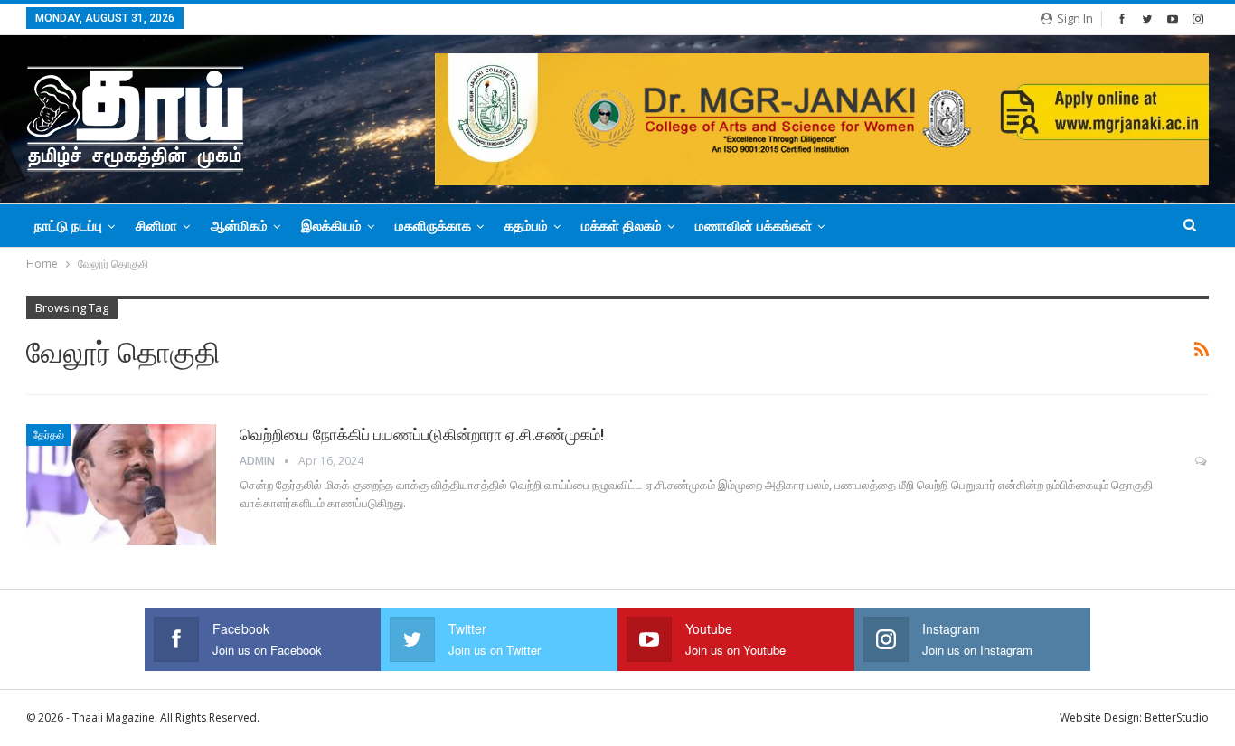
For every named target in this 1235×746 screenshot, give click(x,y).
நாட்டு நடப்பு (68, 226)
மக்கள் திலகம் (621, 226)
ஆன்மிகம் (239, 226)
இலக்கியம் (331, 226)
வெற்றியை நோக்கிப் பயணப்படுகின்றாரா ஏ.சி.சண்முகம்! (422, 434)
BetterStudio (1177, 717)
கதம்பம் (526, 226)
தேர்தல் (48, 435)
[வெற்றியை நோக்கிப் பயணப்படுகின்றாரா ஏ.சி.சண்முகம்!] (121, 484)
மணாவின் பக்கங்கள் (753, 226)
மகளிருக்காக (433, 226)
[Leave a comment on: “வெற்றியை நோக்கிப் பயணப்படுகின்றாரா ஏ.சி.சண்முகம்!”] (1202, 461)
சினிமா (156, 226)
